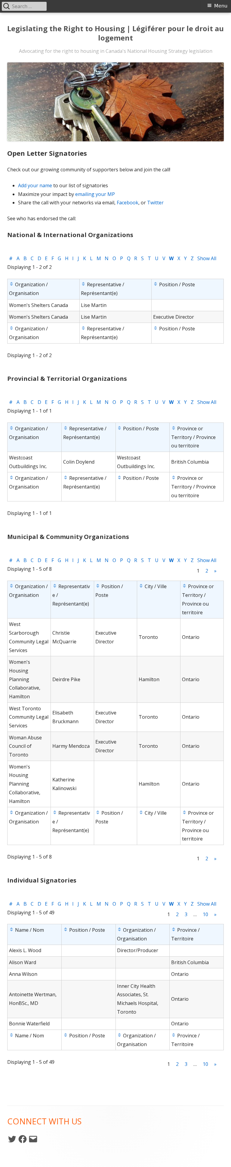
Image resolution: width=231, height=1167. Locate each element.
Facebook (127, 202)
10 (205, 914)
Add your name (35, 185)
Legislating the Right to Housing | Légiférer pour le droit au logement (115, 33)
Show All (206, 258)
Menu (220, 6)
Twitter (155, 202)
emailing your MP (95, 194)
